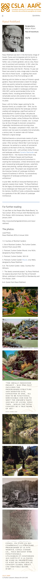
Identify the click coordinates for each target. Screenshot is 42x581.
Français (39, 2)
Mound (24, 260)
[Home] (21, 4)
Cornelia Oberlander (27, 152)
